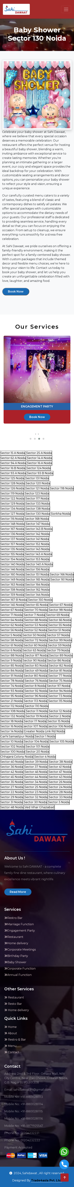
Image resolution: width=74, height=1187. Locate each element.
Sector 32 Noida (36, 797)
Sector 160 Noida (12, 574)
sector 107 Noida (35, 726)
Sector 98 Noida (60, 610)
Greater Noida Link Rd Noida (44, 731)
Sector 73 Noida (59, 696)
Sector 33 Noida (60, 797)
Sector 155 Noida (12, 554)
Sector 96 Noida (35, 696)
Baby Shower (16, 962)
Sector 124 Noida (38, 468)
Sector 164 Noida (37, 584)
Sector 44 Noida (35, 777)
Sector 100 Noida (12, 751)
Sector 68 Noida (35, 620)
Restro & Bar (16, 1039)
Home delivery (17, 943)
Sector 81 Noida (60, 670)
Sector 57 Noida (58, 635)
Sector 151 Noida (37, 574)
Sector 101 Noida (37, 746)
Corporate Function (21, 968)
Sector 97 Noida (58, 686)
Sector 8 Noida (35, 686)
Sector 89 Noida (60, 655)
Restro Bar (14, 918)
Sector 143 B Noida (39, 529)
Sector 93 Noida (11, 691)
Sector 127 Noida (12, 513)
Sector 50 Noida (34, 635)
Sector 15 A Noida (12, 453)
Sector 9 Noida (10, 660)
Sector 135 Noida (12, 549)
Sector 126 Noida (12, 488)
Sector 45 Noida (11, 777)
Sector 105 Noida (61, 741)
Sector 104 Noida (36, 741)
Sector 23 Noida (36, 792)
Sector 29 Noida (11, 797)
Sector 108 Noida (12, 711)
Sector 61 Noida (11, 645)
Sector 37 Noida (35, 766)
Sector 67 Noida (60, 605)
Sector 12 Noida (60, 711)
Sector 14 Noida (11, 731)
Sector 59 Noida (59, 645)
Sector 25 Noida (36, 787)
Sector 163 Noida (12, 584)
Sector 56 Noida (11, 630)
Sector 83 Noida (36, 665)
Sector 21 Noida (11, 701)
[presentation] (35, 434)
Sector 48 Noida (11, 807)
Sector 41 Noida (60, 766)
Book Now (16, 291)
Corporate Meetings (21, 949)
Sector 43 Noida (60, 777)
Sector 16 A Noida (39, 463)
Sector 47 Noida (60, 772)
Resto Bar (14, 1003)
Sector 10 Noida (11, 741)
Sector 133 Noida (38, 503)
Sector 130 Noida (38, 513)
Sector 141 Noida (37, 539)
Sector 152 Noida (37, 544)
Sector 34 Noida (35, 782)
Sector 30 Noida (35, 802)
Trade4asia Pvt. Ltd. (46, 1180)
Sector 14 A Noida (39, 458)
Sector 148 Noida (12, 524)
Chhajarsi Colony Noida (16, 756)
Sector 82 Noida (60, 665)
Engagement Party (21, 930)
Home (12, 1027)
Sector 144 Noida (37, 594)
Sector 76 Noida (36, 680)
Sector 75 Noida (60, 680)
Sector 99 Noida (60, 640)
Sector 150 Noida (40, 599)
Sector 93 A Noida (13, 473)
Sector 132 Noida (12, 716)
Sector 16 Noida (11, 726)
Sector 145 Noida (12, 605)
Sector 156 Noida (37, 569)
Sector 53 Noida (35, 625)
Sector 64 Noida (11, 620)
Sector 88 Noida (12, 655)
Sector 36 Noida (11, 766)
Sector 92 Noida (36, 691)
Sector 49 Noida (36, 670)
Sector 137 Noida (12, 539)
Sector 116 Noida (11, 518)
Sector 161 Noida (62, 579)
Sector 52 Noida (35, 630)
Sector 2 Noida (59, 716)
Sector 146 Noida (12, 569)
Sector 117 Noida (37, 498)
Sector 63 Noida (34, 650)
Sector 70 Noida (35, 610)
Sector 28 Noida (60, 792)
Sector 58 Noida (11, 640)
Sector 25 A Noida (39, 453)
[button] (30, 439)
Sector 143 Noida (37, 549)
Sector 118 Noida (61, 488)
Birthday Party (17, 956)
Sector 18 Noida (11, 721)
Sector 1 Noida (45, 736)
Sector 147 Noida (38, 524)
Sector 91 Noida (11, 675)
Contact (13, 1052)
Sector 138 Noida (38, 508)
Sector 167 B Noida (13, 599)
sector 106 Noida (60, 726)
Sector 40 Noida (11, 761)
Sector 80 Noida (35, 675)
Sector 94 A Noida (13, 463)
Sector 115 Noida (59, 701)
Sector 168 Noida (37, 518)
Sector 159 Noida (12, 594)
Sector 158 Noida (12, 589)
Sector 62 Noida (11, 625)
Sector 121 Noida (37, 488)
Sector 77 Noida (59, 675)
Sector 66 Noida (60, 620)
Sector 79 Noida (58, 650)
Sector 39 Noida (36, 761)
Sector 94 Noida (60, 691)
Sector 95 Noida (11, 696)
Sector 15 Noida (59, 721)
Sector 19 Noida (37, 716)
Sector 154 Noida (12, 559)
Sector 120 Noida (38, 483)
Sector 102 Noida (12, 746)
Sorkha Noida (60, 513)
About (12, 1033)
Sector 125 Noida (12, 478)
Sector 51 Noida (59, 630)
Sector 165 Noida (37, 579)
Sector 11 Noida (36, 711)
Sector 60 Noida (35, 645)
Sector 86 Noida (58, 660)
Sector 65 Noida (37, 605)
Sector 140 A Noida (39, 564)
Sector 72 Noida (36, 640)
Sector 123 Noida (37, 493)
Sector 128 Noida (12, 483)
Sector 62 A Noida (13, 458)
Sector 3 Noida (58, 802)
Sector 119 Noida (12, 493)
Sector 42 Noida (11, 772)
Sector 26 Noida (60, 782)
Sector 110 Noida (36, 706)
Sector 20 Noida (37, 751)
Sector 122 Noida (12, 498)
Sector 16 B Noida (12, 468)
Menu (12, 1046)
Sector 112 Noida (12, 706)
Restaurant (15, 937)
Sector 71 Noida (11, 615)
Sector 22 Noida (11, 792)
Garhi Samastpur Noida (17, 736)
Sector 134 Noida (12, 508)
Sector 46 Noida (36, 772)
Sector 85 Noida (11, 665)
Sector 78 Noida (11, 680)
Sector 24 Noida (60, 787)
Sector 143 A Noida (38, 554)
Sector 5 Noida (10, 635)
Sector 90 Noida (34, 660)
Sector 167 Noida (12, 529)
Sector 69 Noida (57, 615)
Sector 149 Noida (12, 579)
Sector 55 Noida (59, 625)
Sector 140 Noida (12, 564)
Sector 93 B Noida (40, 473)
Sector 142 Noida (37, 534)
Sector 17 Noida (35, 721)
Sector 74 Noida (11, 686)
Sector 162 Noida (37, 589)
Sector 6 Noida (10, 650)
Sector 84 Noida (11, 670)
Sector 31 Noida (11, 802)
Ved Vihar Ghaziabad (39, 807)
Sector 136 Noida (12, 534)
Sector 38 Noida (60, 761)
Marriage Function (20, 924)
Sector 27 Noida (11, 787)
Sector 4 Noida (45, 756)
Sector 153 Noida (37, 559)
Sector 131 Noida (37, 478)
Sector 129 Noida (12, 503)
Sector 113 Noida (35, 701)
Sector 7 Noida (34, 615)
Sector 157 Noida (12, 544)
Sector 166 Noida (62, 574)
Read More (18, 892)
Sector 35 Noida (11, 782)
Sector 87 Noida (36, 655)
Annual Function (19, 975)
